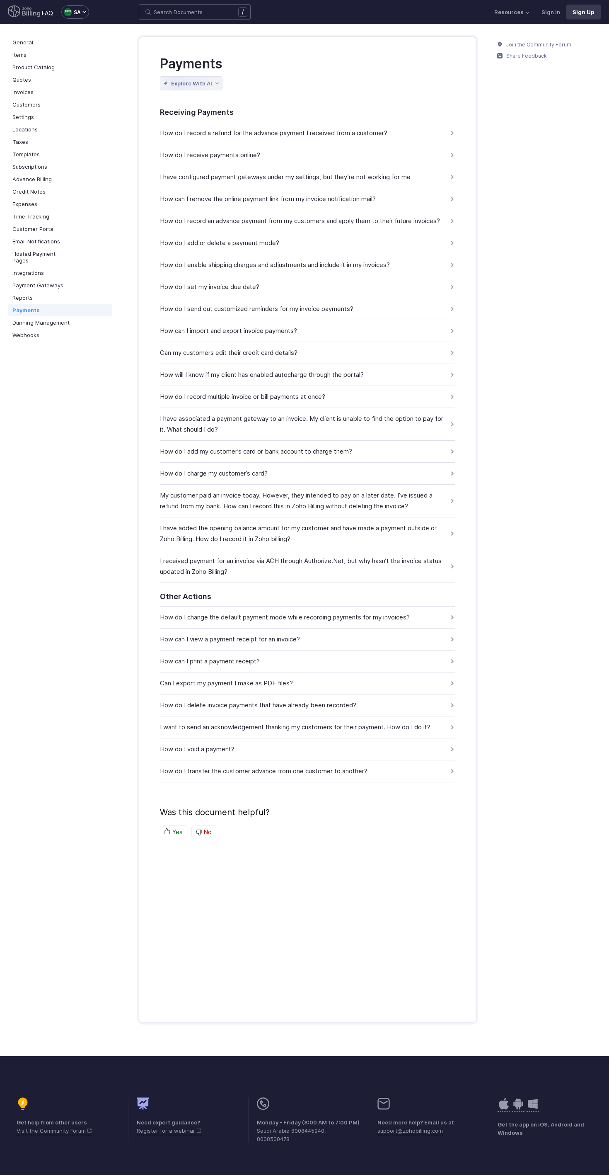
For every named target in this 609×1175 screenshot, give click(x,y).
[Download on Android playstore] (504, 1108)
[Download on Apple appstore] (518, 1108)
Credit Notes (29, 191)
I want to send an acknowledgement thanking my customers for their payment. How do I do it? (295, 727)
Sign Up (583, 12)
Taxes (20, 141)
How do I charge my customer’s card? (214, 473)
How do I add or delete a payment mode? (219, 243)
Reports (22, 297)
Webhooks (25, 335)
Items (19, 54)
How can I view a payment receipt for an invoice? (230, 639)
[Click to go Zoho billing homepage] (24, 12)
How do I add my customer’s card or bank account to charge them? (256, 451)
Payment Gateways (37, 285)
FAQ (47, 13)
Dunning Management (41, 322)
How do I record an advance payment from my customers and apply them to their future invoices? (300, 221)
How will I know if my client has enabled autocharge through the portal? (262, 375)
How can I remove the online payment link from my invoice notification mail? (268, 199)
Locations (25, 129)
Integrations (28, 272)
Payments (26, 310)
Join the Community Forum (538, 44)
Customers (26, 104)
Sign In (550, 12)
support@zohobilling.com (410, 1130)
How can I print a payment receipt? (210, 661)
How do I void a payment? (197, 749)
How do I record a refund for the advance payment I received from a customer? (273, 133)
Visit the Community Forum (52, 1130)
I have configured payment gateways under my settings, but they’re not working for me (285, 177)
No (207, 832)
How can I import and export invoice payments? (228, 331)
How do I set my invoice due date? (209, 287)
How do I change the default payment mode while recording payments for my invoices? (285, 617)
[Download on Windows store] (533, 1108)
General (22, 42)
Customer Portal (33, 229)
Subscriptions (29, 166)
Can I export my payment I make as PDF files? (226, 683)
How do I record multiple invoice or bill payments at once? (242, 397)
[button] (71, 12)
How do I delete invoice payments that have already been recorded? (258, 705)
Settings (23, 117)
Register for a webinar (167, 1130)
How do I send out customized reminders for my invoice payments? (256, 309)
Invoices (23, 92)
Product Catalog (33, 67)
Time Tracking (30, 216)
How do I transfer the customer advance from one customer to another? (263, 771)
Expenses (24, 204)
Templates (26, 154)
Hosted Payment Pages (34, 257)
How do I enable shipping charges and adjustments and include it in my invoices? (275, 265)
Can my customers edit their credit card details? (228, 353)
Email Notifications (36, 241)
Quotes (21, 79)
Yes (176, 832)
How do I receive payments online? (210, 155)
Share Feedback (526, 56)
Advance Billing (32, 179)
